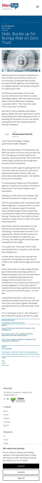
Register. (23, 143)
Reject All (21, 478)
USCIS (4, 363)
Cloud (6, 440)
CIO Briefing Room (8, 323)
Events (6, 415)
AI (4, 436)
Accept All (21, 466)
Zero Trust (20, 323)
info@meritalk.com (10, 395)
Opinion (6, 418)
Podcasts (7, 422)
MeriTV (6, 425)
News (6, 411)
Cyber (6, 443)
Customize (21, 472)
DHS (3, 361)
